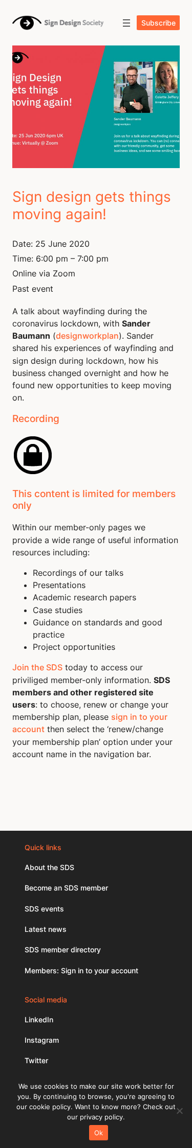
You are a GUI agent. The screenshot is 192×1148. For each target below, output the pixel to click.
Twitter (36, 1060)
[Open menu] (126, 23)
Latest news (46, 929)
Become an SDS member (66, 887)
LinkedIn (39, 1019)
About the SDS (49, 867)
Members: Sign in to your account (81, 970)
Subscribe (158, 22)
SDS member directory (63, 949)
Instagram (42, 1040)
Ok (98, 1133)
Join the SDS (37, 667)
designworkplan (87, 336)
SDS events (44, 908)
